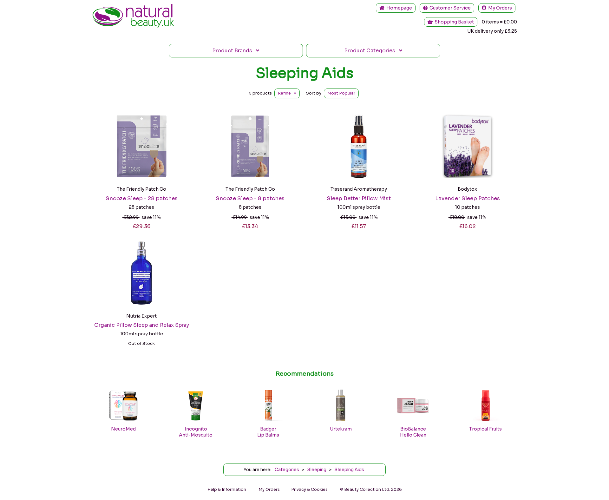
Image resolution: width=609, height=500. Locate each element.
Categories (371, 50)
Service (450, 8)
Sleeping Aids (304, 73)
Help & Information (226, 489)
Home (398, 8)
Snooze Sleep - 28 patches (142, 198)
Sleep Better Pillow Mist (359, 198)
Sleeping (316, 469)
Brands (234, 50)
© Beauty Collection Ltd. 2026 (371, 489)
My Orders (499, 8)
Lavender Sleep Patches (467, 198)
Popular (341, 93)
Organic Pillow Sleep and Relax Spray (141, 325)
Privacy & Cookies (309, 489)
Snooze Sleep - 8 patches (250, 198)
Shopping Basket (453, 22)
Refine (286, 93)
